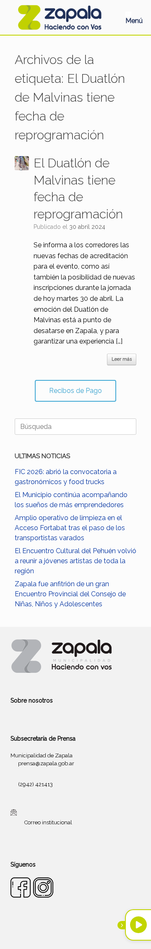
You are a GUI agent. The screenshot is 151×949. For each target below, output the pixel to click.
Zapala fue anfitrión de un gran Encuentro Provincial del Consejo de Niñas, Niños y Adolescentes (70, 594)
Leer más (122, 359)
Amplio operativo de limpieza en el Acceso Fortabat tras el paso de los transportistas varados (70, 528)
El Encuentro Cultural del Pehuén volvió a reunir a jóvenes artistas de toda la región (75, 561)
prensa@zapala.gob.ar (46, 763)
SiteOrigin (85, 933)
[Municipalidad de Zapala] (59, 17)
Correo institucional (48, 822)
